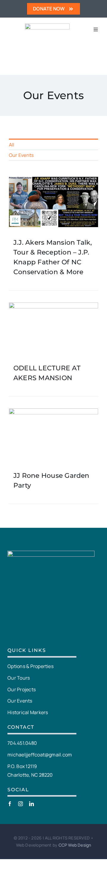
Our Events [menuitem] (21, 155)
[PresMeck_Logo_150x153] (47, 26)
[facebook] (9, 803)
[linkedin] (31, 803)
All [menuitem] (12, 144)
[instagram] (20, 803)
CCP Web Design (75, 845)
